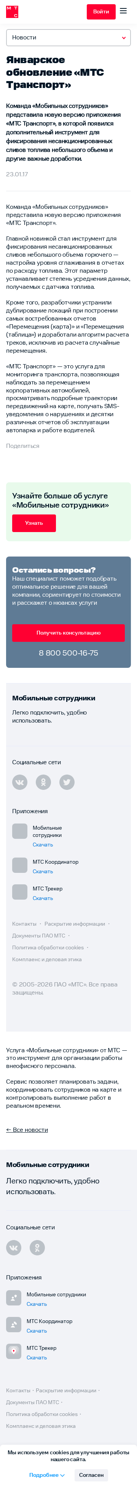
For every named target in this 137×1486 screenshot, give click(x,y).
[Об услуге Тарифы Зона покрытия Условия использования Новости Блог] (68, 37)
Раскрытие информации (75, 924)
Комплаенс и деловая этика (47, 960)
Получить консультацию (69, 633)
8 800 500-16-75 (68, 653)
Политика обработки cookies (48, 948)
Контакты (25, 924)
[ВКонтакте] (13, 1247)
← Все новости (27, 1130)
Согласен (91, 1475)
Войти (101, 12)
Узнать (34, 523)
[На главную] (46, 12)
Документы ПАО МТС (39, 936)
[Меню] (123, 12)
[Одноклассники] (37, 1247)
